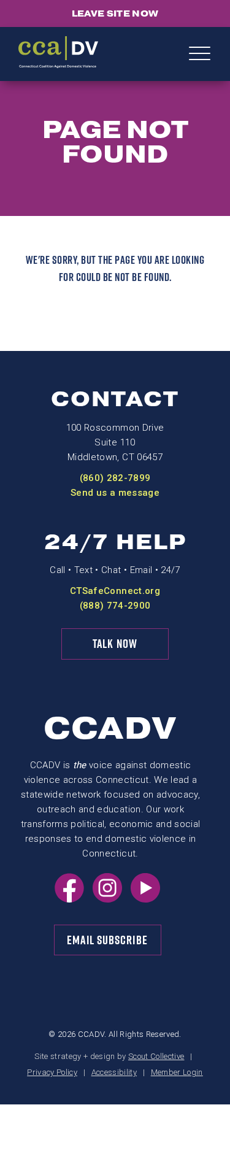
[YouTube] (145, 899)
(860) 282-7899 (115, 477)
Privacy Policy (52, 1072)
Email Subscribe (107, 940)
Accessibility (114, 1072)
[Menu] (199, 54)
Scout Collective (156, 1056)
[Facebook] (69, 899)
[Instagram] (107, 899)
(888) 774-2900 (115, 605)
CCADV (110, 729)
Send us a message (115, 492)
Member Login (177, 1072)
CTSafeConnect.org (115, 590)
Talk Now (115, 643)
